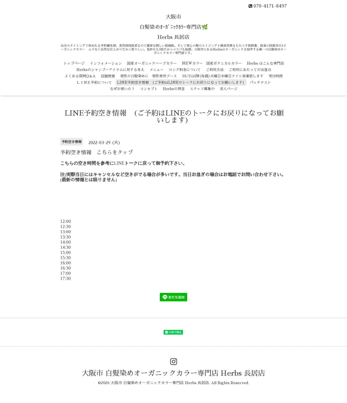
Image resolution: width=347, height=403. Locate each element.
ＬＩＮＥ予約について (94, 82)
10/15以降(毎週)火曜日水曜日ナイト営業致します (222, 76)
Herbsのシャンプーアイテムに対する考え (110, 69)
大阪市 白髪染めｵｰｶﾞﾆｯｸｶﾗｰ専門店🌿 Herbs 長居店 (173, 27)
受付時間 (276, 76)
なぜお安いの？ (122, 89)
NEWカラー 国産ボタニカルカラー (212, 63)
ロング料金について (185, 69)
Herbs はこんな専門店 (265, 63)
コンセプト (149, 89)
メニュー (156, 69)
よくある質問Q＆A (80, 76)
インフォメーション (106, 63)
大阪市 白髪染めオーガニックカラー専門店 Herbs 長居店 (173, 373)
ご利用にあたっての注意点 (250, 69)
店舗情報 (108, 76)
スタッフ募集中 (202, 89)
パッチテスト (260, 82)
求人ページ (228, 89)
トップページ (74, 63)
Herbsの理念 (174, 89)
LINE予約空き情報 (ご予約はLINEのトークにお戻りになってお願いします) (181, 82)
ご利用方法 (215, 69)
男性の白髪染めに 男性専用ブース (148, 76)
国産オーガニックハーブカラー (152, 63)
